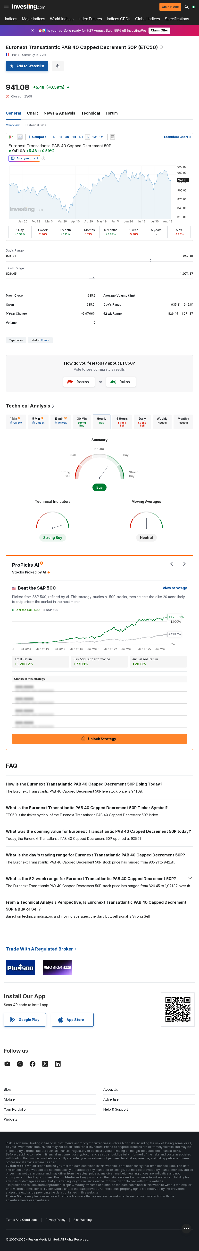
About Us (110, 1089)
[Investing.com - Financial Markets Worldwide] (28, 7)
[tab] (16, 422)
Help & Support (115, 1109)
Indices (11, 19)
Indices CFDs (118, 19)
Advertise (111, 1099)
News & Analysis (59, 113)
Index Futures (90, 19)
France (45, 340)
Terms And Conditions (22, 1220)
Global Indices (147, 19)
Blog (7, 1089)
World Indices (62, 19)
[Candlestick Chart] (10, 137)
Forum (112, 113)
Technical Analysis (28, 406)
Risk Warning (83, 1220)
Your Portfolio (15, 1109)
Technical (90, 113)
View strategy (175, 588)
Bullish (125, 382)
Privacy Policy (56, 1220)
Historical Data (35, 125)
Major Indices (33, 19)
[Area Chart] (20, 137)
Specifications (177, 19)
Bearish (83, 382)
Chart (32, 113)
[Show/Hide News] (112, 137)
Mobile (9, 1099)
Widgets (10, 1119)
